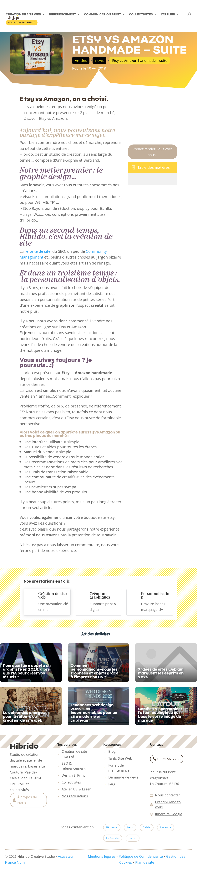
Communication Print (102, 14)
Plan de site (144, 862)
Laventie (165, 827)
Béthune (111, 827)
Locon (132, 838)
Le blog (155, 3)
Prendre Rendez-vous (111, 3)
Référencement (62, 14)
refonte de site (37, 251)
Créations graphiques (100, 595)
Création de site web (23, 14)
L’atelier (168, 14)
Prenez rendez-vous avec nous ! (153, 152)
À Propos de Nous (138, 3)
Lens (130, 827)
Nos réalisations (108, 7)
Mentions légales (101, 856)
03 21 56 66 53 (168, 759)
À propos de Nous (27, 800)
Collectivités (141, 14)
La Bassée (112, 838)
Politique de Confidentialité (141, 856)
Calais (146, 827)
